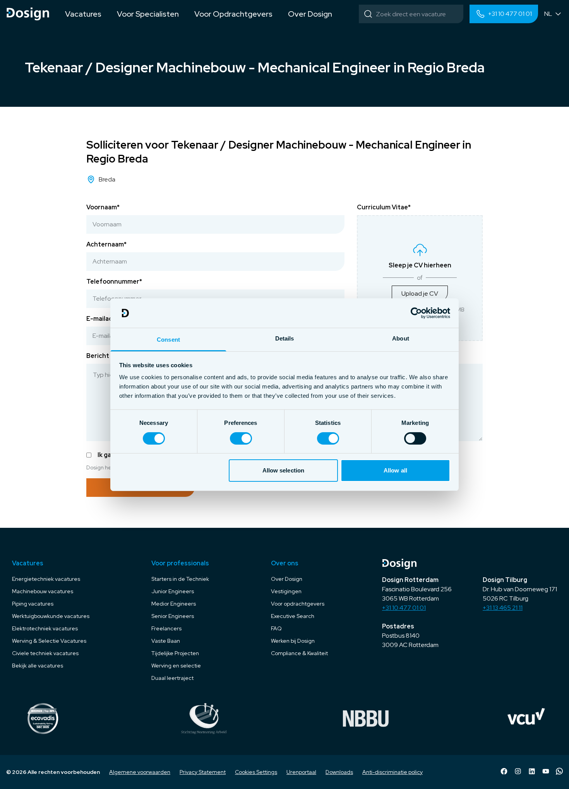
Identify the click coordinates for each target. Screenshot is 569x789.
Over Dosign (286, 578)
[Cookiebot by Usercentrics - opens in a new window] (416, 313)
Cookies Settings (256, 771)
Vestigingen (286, 591)
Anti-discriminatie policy (392, 771)
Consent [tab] (168, 339)
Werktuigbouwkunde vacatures (50, 616)
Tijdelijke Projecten (175, 653)
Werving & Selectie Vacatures (49, 640)
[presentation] (420, 278)
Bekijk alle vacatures (37, 665)
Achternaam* (106, 244)
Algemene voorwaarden (139, 771)
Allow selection (283, 470)
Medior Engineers (173, 603)
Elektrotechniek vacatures (45, 628)
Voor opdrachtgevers (297, 603)
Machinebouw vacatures (42, 591)
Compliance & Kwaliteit (299, 653)
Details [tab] (284, 338)
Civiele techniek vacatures (45, 653)
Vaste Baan (165, 640)
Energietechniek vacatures (46, 578)
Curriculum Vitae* (384, 207)
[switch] (241, 438)
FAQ (276, 628)
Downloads (339, 771)
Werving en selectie (176, 665)
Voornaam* (103, 207)
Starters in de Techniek (180, 578)
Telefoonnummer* (114, 281)
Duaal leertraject (172, 677)
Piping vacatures (32, 603)
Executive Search (292, 616)
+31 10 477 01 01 (404, 608)
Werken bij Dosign (293, 640)
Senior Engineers (172, 616)
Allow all (395, 470)
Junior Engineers (172, 591)
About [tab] (400, 338)
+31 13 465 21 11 (503, 608)
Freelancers (166, 628)
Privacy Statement (203, 771)
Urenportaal (301, 771)
